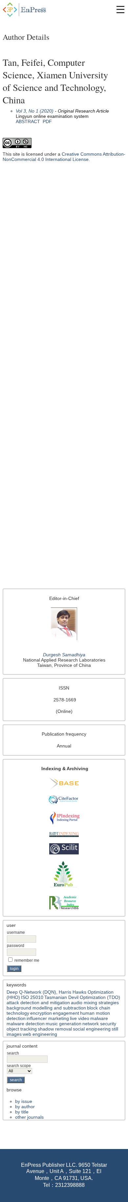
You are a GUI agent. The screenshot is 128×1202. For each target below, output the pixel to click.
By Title (22, 1111)
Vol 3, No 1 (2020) (34, 111)
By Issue (23, 1101)
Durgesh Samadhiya (64, 654)
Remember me (26, 960)
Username (16, 932)
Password (15, 945)
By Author (25, 1106)
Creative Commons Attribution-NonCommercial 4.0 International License (64, 156)
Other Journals (29, 1117)
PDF (47, 121)
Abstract (28, 121)
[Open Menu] (120, 9)
